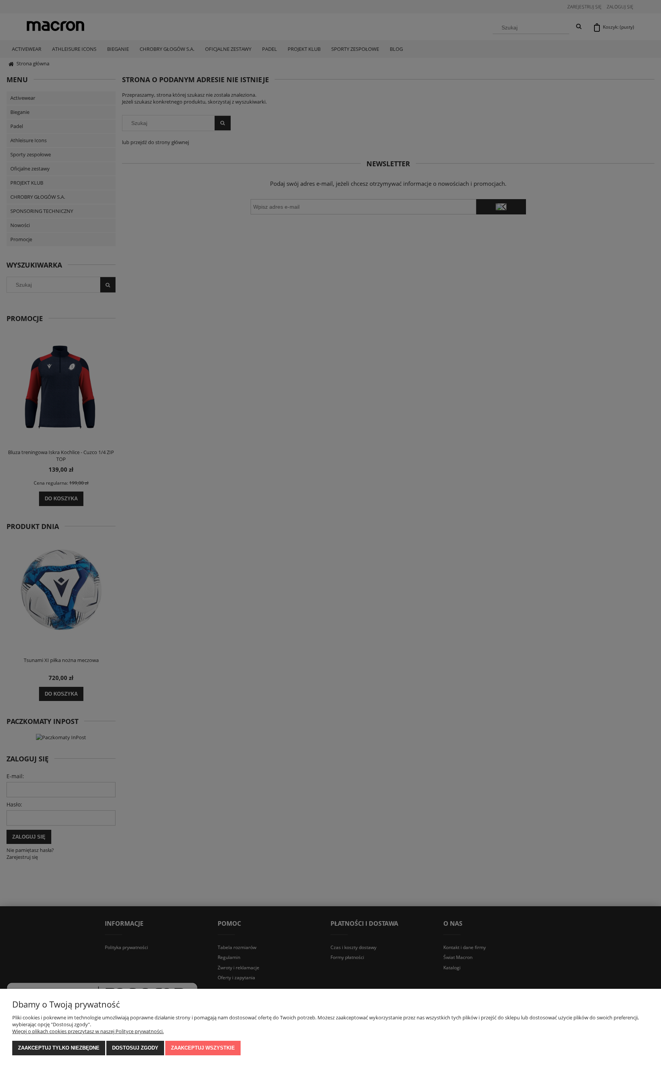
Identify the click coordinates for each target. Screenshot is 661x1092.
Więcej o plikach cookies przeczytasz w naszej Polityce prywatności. (88, 1031)
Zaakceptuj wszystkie (203, 1048)
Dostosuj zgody (135, 1048)
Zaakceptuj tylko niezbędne (58, 1048)
